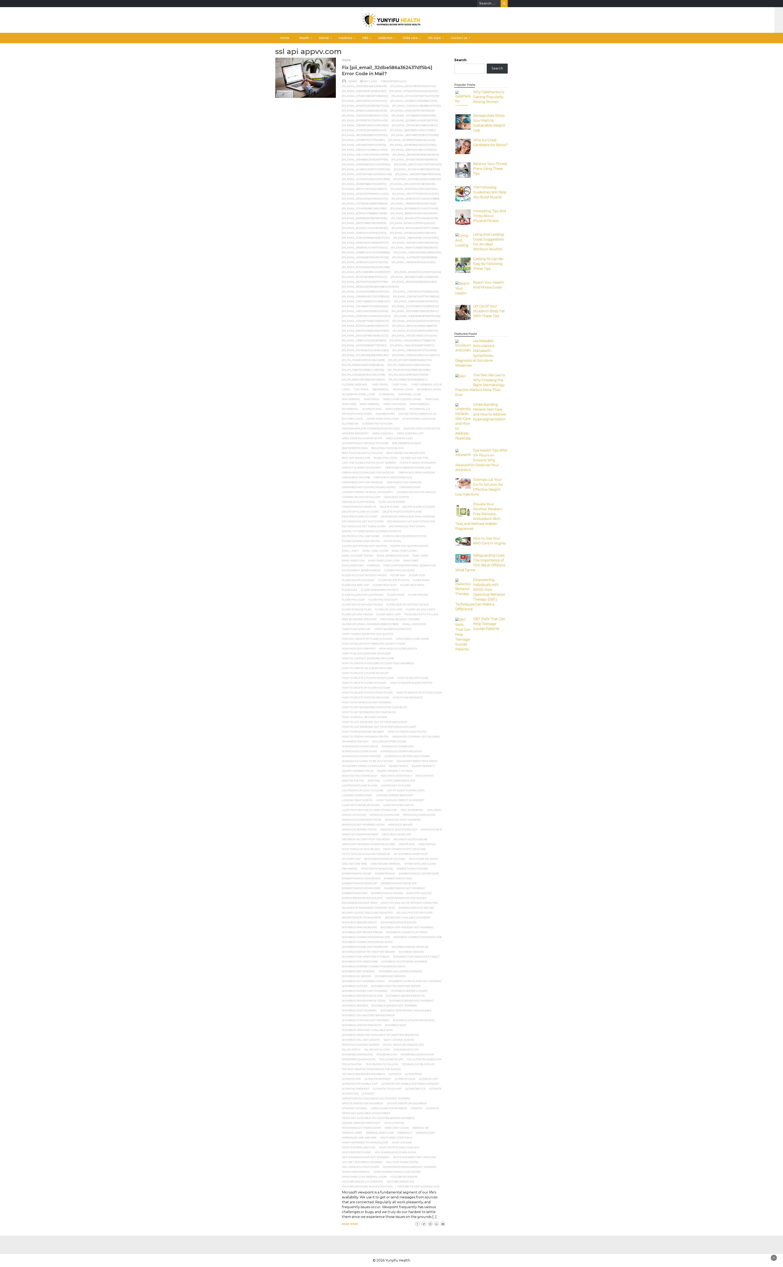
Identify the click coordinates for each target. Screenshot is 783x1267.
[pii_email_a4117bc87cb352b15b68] (414, 257)
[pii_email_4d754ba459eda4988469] (417, 179)
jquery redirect (423, 765)
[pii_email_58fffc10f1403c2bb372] (364, 188)
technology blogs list (418, 1064)
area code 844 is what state (362, 438)
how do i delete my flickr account (367, 638)
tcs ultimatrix (352, 1064)
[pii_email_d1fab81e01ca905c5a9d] (365, 306)
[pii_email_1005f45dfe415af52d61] (413, 110)
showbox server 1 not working (364, 990)
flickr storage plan (356, 609)
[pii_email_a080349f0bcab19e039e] (417, 252)
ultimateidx (413, 1073)
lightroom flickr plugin (359, 785)
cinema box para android (416, 472)
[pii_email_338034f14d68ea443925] (365, 149)
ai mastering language (419, 418)
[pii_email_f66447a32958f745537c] (412, 345)
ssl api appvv (351, 1049)
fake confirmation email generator (409, 565)
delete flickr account (419, 506)
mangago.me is (431, 829)
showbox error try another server (368, 951)
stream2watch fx (405, 1049)
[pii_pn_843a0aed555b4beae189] (409, 369)
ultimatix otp (428, 1078)
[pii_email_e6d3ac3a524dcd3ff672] (416, 320)
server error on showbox (361, 917)
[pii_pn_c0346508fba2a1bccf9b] (363, 374)
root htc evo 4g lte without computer (409, 902)
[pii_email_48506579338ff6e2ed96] (418, 174)
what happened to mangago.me (365, 1142)
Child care (410, 38)
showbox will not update (361, 1039)
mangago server (400, 824)
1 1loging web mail (355, 384)
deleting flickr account (359, 516)
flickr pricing (418, 594)
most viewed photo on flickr (404, 849)
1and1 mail (432, 399)
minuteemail (427, 844)
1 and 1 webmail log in (426, 384)
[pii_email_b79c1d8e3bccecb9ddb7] (366, 271)
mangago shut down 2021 (398, 829)
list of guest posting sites (405, 790)
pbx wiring (349, 868)
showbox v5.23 (395, 1025)
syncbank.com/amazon (417, 1054)
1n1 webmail (350, 408)
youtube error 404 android (362, 1181)
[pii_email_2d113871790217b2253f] (363, 139)
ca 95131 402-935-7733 (414, 457)
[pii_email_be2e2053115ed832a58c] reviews (370, 286)
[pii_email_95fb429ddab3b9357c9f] (365, 242)
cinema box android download (408, 467)
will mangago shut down (360, 1166)
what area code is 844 (396, 1137)
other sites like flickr (420, 863)
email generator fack (393, 555)
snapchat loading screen (360, 1044)
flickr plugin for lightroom (363, 594)
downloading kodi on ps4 (361, 540)
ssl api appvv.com (377, 1049)
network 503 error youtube (384, 858)
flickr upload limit (389, 609)
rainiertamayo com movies (361, 878)
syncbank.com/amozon (358, 1059)
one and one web (354, 863)
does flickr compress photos (404, 536)
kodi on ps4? (425, 775)
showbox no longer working (400, 971)
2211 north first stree (357, 413)
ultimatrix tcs (415, 1088)
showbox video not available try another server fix (380, 1034)
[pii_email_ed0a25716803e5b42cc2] (365, 335)
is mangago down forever (361, 756)
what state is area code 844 (399, 1147)
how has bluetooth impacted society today (373, 643)
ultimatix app (351, 1078)
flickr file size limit (355, 584)
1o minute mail (372, 408)
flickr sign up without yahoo (408, 604)
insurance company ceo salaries (416, 736)
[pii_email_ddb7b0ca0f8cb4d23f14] (366, 315)
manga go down (354, 814)
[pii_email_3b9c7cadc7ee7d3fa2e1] (417, 164)
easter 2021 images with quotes (364, 545)
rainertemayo (385, 873)
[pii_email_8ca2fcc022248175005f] (365, 227)
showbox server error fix (405, 995)
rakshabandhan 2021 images (406, 897)
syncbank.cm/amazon (357, 1054)
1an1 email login (409, 394)
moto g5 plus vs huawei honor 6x (366, 853)
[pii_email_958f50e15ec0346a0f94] (416, 237)
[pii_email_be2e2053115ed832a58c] (414, 281)
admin (352, 81)
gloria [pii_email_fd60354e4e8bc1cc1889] (370, 624)
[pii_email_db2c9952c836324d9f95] (365, 311)
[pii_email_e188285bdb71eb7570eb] (417, 315)
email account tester (357, 555)
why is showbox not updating (414, 1157)
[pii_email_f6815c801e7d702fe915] (415, 350)
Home (284, 38)
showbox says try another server (396, 985)
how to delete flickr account (364, 682)
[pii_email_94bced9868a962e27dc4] (366, 237)
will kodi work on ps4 (402, 1161)
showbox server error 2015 (362, 995)
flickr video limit (388, 614)
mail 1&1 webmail (412, 809)
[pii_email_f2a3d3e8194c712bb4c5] (412, 340)
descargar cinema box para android (408, 516)
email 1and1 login (404, 550)
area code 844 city (410, 433)
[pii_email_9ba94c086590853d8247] (414, 247)
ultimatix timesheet (355, 1088)
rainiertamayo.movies (387, 893)
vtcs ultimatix (394, 1122)
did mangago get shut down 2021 (411, 521)
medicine (345, 38)
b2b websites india (355, 448)
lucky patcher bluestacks (360, 804)
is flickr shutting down (389, 741)
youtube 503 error (403, 1176)
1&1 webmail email (429, 389)
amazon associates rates (421, 428)
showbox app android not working (406, 927)
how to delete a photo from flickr (368, 677)
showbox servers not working (394, 1005)
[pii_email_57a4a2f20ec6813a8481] (412, 183)
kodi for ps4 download (359, 775)
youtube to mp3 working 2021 (418, 1186)
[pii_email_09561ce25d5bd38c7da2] (365, 105)
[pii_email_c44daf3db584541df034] (365, 291)
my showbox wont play (411, 853)
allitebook (350, 423)
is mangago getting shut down (407, 756)
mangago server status (359, 829)
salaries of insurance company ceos (368, 907)
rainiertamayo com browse (419, 873)
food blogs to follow (421, 614)
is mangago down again (359, 751)
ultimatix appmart (378, 1078)
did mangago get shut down (363, 521)
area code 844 (382, 433)
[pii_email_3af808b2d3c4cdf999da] (366, 164)
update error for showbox (362, 1103)
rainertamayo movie (356, 873)
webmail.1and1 (352, 1132)
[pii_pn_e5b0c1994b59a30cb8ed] (363, 379)
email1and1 (410, 560)
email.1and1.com (353, 560)
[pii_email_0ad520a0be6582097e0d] (416, 105)
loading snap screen (357, 800)
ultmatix (368, 1093)
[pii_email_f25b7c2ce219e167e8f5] (364, 340)
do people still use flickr (360, 536)
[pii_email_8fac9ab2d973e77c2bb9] (415, 227)
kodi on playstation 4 (396, 775)
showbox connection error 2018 (418, 937)
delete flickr (389, 506)
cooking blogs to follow (361, 496)
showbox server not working (411, 1000)
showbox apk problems (359, 927)
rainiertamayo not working (404, 888)
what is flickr (402, 1142)
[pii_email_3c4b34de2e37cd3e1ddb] (366, 169)
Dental (324, 38)
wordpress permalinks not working (409, 1166)
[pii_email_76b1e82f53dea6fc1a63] (413, 203)
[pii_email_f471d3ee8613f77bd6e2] (364, 345)
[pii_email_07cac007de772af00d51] (415, 95)
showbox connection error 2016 (366, 937)
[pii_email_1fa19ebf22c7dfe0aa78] (365, 120)
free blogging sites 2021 (359, 619)
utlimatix (432, 1108)
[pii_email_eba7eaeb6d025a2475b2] (365, 330)
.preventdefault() (393, 81)
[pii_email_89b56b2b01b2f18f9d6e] (364, 218)
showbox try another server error (368, 1015)
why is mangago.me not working (365, 1157)
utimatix (416, 1108)
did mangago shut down (407, 526)
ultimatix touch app (387, 1088)
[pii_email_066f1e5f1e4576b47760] (364, 91)
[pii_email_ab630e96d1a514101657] (414, 262)
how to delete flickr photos (411, 682)
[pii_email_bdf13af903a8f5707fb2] (365, 281)
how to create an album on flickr (367, 668)
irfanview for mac (355, 741)
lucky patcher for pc (398, 804)
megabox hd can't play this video (366, 839)
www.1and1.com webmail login (364, 1176)
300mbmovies (385, 413)
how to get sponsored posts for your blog (374, 707)
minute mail (407, 844)
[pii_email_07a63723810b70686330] (365, 95)
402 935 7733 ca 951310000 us (417, 413)
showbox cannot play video (406, 932)
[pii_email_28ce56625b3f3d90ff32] (364, 135)
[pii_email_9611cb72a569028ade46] (415, 242)
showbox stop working (359, 1010)
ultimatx (435, 1088)
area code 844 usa (399, 438)
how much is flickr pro (359, 648)
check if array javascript (418, 462)
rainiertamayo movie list (359, 883)
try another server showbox (363, 1073)
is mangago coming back (360, 746)
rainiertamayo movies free (361, 888)
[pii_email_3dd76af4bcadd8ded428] (367, 174)
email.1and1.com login (384, 560)
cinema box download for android (368, 472)
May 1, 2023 (370, 81)
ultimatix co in (405, 1078)
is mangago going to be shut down (367, 760)
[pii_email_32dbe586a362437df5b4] (413, 144)
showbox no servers (390, 976)
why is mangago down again (395, 1152)
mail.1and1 (434, 809)
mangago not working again (363, 824)
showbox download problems (365, 946)
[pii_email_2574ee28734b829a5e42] (415, 125)
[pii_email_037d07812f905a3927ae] (413, 86)
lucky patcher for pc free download (369, 809)
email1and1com (352, 565)
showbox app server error (362, 932)
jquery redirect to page (395, 770)
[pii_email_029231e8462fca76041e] (364, 86)
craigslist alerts (396, 496)
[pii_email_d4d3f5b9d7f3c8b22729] (415, 306)
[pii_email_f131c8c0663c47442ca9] (414, 335)
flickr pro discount (383, 599)
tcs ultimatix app (391, 1059)
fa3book (373, 565)
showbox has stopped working (404, 961)
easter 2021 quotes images (409, 545)
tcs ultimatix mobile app (424, 1059)
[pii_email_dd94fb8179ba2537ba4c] (415, 311)
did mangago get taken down (363, 526)
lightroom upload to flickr (362, 790)
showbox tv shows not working (365, 1020)
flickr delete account (358, 580)
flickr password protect (379, 589)
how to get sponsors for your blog (369, 712)
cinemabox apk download (393, 477)
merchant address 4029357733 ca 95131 (368, 844)
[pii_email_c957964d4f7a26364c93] (416, 291)
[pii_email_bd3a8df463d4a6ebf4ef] (415, 276)
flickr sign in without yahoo (362, 604)
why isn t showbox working (362, 1161)
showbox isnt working (358, 971)
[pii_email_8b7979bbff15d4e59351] (364, 223)
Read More (350, 1224)
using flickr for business (389, 1108)
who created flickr (356, 1152)
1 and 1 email (380, 384)
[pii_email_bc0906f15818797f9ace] (364, 276)
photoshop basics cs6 (377, 868)
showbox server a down (409, 990)
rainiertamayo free (398, 878)
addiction (385, 38)
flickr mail (349, 589)
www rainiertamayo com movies (397, 1171)
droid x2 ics (392, 540)
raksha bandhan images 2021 (362, 897)
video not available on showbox (366, 1113)
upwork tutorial (354, 1108)
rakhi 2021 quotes (419, 893)
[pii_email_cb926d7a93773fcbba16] (416, 296)
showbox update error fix (361, 1025)
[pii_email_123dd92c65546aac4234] (365, 115)
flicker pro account (399, 570)
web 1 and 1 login (397, 1127)
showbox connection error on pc (367, 941)
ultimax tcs (350, 1093)
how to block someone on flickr (366, 653)
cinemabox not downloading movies (369, 487)
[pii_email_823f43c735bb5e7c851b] (364, 213)
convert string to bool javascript (367, 492)
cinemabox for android (404, 482)
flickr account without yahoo (364, 575)
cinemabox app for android (362, 482)
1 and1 (346, 389)
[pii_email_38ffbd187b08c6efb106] (416, 154)
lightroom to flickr (396, 785)
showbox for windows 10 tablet (365, 956)
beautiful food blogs (388, 448)
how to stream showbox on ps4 (365, 736)
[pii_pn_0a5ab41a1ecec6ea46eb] (363, 359)
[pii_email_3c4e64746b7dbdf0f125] (417, 169)
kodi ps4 (374, 780)
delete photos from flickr (402, 511)
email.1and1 (420, 555)
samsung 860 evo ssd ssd (416, 907)
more (346, 60)
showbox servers (355, 1005)
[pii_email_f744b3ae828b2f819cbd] (365, 355)
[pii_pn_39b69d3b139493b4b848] (363, 364)
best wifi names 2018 (356, 457)
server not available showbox (407, 917)
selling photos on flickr (414, 912)
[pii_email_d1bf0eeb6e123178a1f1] (416, 301)
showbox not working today (363, 981)
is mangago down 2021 (398, 746)
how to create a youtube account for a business (378, 663)
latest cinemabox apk (399, 780)
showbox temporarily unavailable (405, 1010)
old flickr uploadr (423, 858)
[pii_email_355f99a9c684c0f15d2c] (414, 149)
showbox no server (356, 976)
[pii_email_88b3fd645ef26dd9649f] (414, 213)
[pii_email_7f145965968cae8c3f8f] (364, 208)
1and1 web (349, 403)
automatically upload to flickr (365, 443)
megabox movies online (410, 839)
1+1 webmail (387, 394)
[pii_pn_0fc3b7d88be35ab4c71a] (410, 359)
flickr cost (417, 575)
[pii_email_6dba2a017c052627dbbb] (415, 198)
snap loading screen (399, 1039)
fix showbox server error (361, 570)
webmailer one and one (359, 1137)
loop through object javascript (400, 800)
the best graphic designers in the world (371, 1069)
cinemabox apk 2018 (356, 477)
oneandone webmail (386, 863)
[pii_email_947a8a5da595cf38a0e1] (413, 232)
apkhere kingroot (355, 433)
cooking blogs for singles (416, 492)
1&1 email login (403, 389)
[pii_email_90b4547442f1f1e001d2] (364, 232)
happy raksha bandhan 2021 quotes (367, 633)
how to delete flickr (412, 677)
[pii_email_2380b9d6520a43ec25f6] (365, 125)
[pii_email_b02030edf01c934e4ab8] (366, 267)
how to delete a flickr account (365, 672)
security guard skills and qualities (367, 912)
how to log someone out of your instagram (374, 721)
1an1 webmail (351, 399)
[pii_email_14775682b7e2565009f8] (414, 115)
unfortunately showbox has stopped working (376, 1098)
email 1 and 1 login (375, 550)
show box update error (398, 922)
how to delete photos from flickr (367, 692)
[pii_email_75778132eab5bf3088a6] (364, 203)
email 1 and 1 (350, 550)
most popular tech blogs (361, 849)
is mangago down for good (401, 751)
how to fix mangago (408, 697)
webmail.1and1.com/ (380, 1132)
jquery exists (398, 765)
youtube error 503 (400, 1181)
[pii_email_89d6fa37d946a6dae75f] (414, 218)
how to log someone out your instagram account (379, 726)
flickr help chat (385, 584)
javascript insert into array (417, 760)
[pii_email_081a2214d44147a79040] (364, 100)
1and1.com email (395, 403)
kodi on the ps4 (353, 780)
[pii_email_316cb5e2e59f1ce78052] (364, 144)
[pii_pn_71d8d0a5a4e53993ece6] (409, 364)
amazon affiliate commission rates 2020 (371, 428)
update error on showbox (407, 1103)
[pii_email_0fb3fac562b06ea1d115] (364, 110)
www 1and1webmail (356, 1171)
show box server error (359, 922)
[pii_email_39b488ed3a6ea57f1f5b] (365, 159)
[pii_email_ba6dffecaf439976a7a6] (417, 271)
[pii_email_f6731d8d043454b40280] (365, 350)
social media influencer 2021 (403, 1044)
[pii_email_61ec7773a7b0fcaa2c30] (415, 193)
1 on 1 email (361, 389)
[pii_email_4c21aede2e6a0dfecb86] (366, 179)
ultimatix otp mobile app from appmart (410, 1083)
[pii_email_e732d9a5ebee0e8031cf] (365, 325)
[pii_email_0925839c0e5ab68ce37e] (414, 100)
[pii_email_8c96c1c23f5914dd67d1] (412, 223)
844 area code (352, 418)
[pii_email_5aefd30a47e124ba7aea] (414, 188)
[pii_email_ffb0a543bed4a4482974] (416, 355)
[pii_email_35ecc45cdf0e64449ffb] (365, 154)
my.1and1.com (351, 858)
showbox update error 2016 (413, 1020)
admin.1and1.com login (383, 418)
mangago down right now (361, 819)
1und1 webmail (396, 408)
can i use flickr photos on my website (369, 462)
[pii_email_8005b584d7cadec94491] (414, 208)
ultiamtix (395, 1073)
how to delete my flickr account (366, 687)
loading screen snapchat (394, 795)
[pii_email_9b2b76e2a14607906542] (364, 247)
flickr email (421, 580)
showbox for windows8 (360, 961)
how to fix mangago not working (367, 702)
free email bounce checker (400, 619)
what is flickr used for (358, 1147)
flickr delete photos (393, 580)
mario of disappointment (360, 834)
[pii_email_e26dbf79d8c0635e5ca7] (365, 320)
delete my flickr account (360, 511)
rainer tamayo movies (412, 868)
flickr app (397, 575)
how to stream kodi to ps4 (407, 731)
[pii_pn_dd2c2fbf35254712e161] (408, 374)
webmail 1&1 (420, 1127)
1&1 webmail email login (358, 394)
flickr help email (412, 584)
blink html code (385, 457)
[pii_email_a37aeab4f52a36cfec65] (365, 257)
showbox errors (411, 951)
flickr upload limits (420, 609)
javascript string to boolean (363, 765)
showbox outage (354, 985)
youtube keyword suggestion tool (367, 1186)
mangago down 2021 (384, 814)
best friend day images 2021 (405, 452)
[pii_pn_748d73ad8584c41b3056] (363, 369)
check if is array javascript (361, 467)
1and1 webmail (370, 403)
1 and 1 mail (399, 384)
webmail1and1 (425, 1132)
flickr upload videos (357, 614)
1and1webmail (419, 403)
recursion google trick (359, 902)
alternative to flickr (377, 423)
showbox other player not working (415, 981)
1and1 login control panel (402, 399)
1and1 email (371, 399)
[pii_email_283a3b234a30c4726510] (413, 130)
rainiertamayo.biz (355, 893)
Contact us (459, 38)
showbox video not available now (367, 1029)
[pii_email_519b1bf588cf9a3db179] (364, 183)
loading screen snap (357, 795)
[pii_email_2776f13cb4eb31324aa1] (364, 130)
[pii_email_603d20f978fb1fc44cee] (365, 193)
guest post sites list (356, 628)
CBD (365, 38)
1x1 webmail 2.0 (419, 408)
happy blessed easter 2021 (392, 628)
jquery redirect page (357, 770)
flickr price (395, 594)
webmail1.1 (404, 1132)
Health (304, 38)
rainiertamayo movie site (399, 883)
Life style (434, 38)
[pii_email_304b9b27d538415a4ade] (411, 139)
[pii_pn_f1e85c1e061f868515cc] (408, 379)
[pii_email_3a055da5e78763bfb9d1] (415, 159)
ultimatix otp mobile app (360, 1083)
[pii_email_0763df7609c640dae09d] (413, 91)
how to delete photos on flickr (365, 697)
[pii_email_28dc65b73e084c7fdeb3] (415, 135)
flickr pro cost (353, 599)
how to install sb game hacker (364, 716)
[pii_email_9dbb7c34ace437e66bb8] (366, 252)
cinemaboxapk (409, 487)
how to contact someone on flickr (368, 658)
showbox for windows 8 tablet (416, 956)
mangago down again (419, 814)
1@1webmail (381, 389)
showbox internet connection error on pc (374, 966)
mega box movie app (396, 834)
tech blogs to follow (382, 1064)
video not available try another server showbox (378, 1117)
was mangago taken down (361, 1127)
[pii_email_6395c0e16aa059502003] (365, 198)
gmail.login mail (414, 624)
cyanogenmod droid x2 (359, 506)
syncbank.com (386, 1054)
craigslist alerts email (358, 501)
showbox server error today (364, 1000)
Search (460, 60)
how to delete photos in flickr (419, 692)
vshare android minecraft (361, 1122)
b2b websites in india (406, 443)
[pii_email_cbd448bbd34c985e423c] (366, 301)
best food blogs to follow (362, 452)
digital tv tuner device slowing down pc (371, 531)
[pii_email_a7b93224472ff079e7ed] (365, 262)
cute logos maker (392, 501)
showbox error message (410, 946)
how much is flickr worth (398, 648)
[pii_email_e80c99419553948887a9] (414, 325)
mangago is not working (403, 819)
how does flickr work (412, 638)
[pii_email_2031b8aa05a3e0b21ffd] (415, 120)
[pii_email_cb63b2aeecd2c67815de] (365, 296)
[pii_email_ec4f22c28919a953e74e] (415, 330)
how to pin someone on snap (363, 731)
